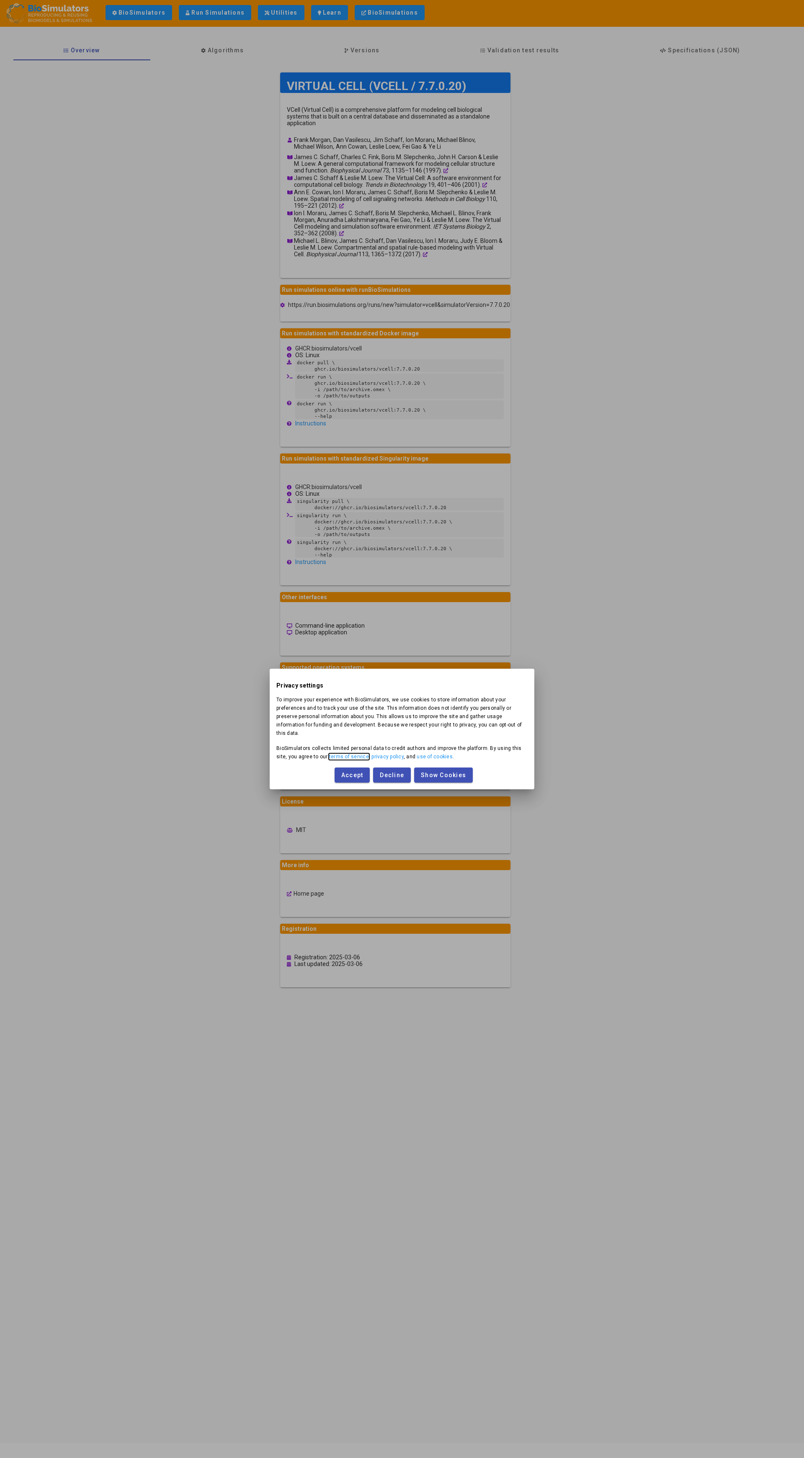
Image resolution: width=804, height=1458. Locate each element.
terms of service (349, 757)
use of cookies (435, 757)
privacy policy (387, 757)
